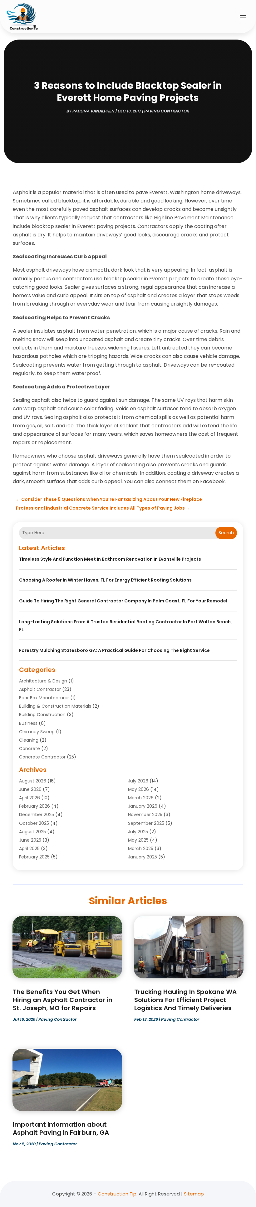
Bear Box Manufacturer (44, 698)
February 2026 (34, 806)
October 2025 (34, 823)
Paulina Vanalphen (93, 111)
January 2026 (142, 806)
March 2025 (140, 848)
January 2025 (142, 857)
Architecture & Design (43, 681)
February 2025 (34, 857)
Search (226, 533)
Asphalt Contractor (40, 689)
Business (28, 723)
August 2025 (32, 832)
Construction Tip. (117, 1193)
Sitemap (194, 1193)
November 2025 (145, 814)
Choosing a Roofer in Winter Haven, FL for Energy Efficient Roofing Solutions (105, 580)
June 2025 (30, 840)
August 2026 (32, 781)
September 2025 (146, 823)
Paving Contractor (166, 111)
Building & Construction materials (55, 706)
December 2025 (36, 814)
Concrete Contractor (42, 757)
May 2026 (138, 789)
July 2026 (138, 781)
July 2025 (138, 832)
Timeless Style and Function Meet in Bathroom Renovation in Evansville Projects (110, 559)
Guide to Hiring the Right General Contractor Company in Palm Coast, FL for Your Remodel (123, 601)
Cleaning (28, 740)
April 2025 (29, 848)
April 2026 (29, 798)
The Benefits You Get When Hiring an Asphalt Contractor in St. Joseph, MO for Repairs (62, 999)
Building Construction (42, 714)
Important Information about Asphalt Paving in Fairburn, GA (61, 1128)
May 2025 (138, 840)
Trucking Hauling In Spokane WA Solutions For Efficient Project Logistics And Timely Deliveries (185, 999)
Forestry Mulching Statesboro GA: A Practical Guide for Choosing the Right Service (114, 650)
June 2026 (30, 789)
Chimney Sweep (37, 732)
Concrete (29, 748)
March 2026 (141, 798)
